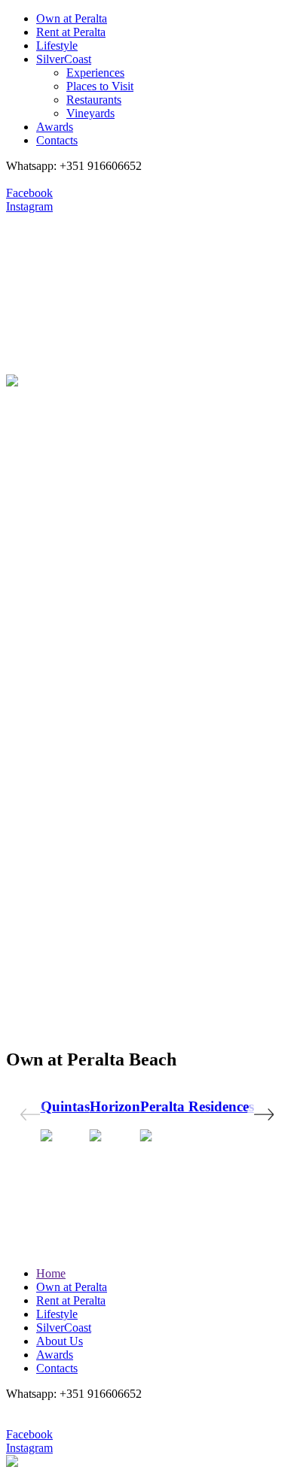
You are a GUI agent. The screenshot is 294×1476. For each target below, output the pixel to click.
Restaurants (93, 99)
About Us (59, 1341)
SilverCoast (63, 59)
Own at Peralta (71, 18)
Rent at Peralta (71, 32)
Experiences (95, 72)
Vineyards (90, 113)
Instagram (29, 206)
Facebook (29, 192)
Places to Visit (99, 86)
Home (51, 1273)
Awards (54, 126)
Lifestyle (57, 45)
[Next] (263, 1114)
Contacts (57, 140)
